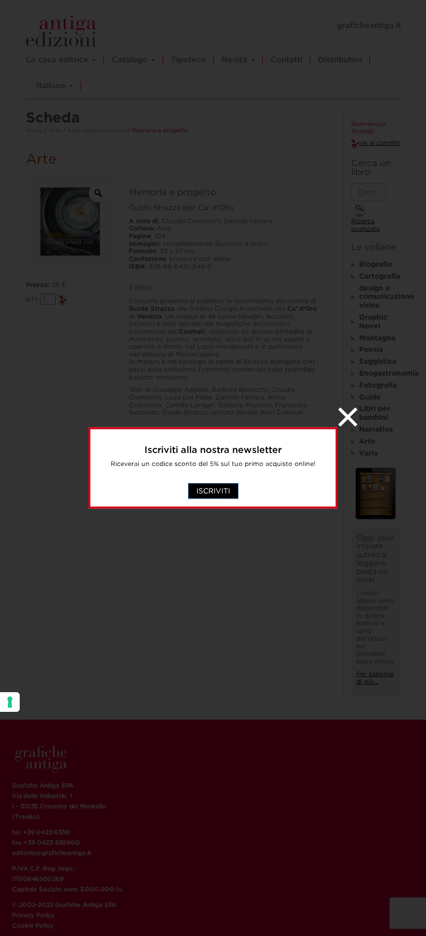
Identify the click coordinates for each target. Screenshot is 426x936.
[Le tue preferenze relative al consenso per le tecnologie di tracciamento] (10, 702)
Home (34, 130)
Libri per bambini (374, 412)
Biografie (375, 264)
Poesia (371, 349)
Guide (370, 397)
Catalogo (131, 59)
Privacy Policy (33, 915)
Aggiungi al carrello (63, 299)
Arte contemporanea (97, 130)
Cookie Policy (33, 925)
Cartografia (379, 276)
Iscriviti (213, 491)
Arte (55, 130)
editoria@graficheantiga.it (51, 853)
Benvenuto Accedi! (368, 127)
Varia (368, 453)
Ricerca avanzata (365, 224)
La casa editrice (58, 59)
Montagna (377, 338)
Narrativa (376, 429)
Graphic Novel (373, 321)
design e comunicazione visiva (379, 297)
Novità (235, 59)
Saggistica (377, 361)
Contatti (286, 59)
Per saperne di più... (375, 677)
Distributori (340, 59)
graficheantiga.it (369, 25)
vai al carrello (379, 142)
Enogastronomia (379, 373)
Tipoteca (188, 59)
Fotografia (378, 385)
